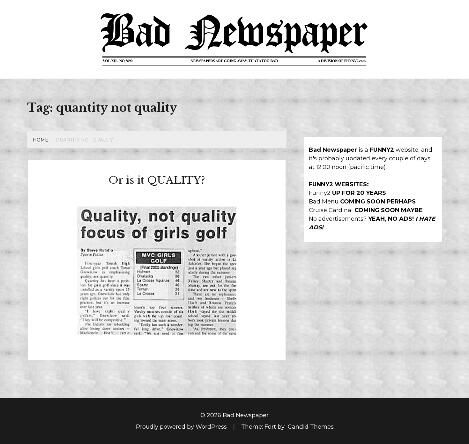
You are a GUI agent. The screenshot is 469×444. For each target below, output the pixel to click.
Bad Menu (324, 201)
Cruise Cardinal (331, 210)
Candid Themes (311, 426)
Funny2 (320, 192)
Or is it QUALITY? (156, 180)
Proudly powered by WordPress (182, 426)
